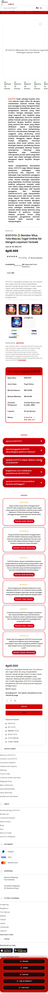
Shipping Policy (6, 781)
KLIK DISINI (22, 360)
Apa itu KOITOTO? (14, 441)
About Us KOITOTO (7, 755)
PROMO (25, 962)
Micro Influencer (6, 785)
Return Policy (5, 822)
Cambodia (4, 927)
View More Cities (7, 935)
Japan (2, 923)
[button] (40, 24)
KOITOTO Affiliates (7, 837)
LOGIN (12, 11)
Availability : (10, 265)
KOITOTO (12, 99)
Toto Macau (5, 912)
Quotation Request (8, 763)
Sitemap (3, 770)
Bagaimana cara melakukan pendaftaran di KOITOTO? (19, 472)
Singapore (4, 908)
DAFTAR (36, 11)
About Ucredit (5, 833)
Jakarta (3, 931)
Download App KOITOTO (10, 810)
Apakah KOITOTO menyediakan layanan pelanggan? (20, 482)
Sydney (3, 916)
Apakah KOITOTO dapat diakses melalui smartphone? (24, 461)
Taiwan (3, 919)
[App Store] (6, 951)
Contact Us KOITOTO (8, 759)
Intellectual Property (8, 766)
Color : (10, 273)
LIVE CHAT (25, 987)
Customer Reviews (7, 818)
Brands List (4, 814)
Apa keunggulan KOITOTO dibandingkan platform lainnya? (20, 450)
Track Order (5, 774)
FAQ (1, 829)
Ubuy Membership (7, 789)
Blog (2, 825)
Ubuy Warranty (6, 793)
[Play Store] (20, 951)
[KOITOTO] (11, 4)
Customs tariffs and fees (10, 778)
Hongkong (4, 904)
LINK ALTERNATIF (25, 980)
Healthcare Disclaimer (9, 796)
